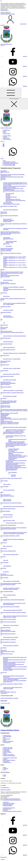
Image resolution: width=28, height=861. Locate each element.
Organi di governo (7, 735)
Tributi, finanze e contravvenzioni (10, 757)
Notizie (4, 767)
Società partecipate (4, 370)
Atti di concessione (4, 486)
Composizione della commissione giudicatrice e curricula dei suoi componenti (15, 463)
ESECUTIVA (3, 416)
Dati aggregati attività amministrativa (8, 383)
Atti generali (3, 179)
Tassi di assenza (4, 292)
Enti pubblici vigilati (5, 364)
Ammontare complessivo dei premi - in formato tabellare (14, 353)
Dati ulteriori (3, 690)
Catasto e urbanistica (7, 752)
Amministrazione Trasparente (9, 161)
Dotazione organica (5, 282)
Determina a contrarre (12, 450)
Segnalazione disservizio (8, 804)
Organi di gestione (9, 242)
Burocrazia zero (4, 211)
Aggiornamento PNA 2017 (11, 197)
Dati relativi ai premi (5, 355)
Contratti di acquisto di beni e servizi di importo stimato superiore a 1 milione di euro (15, 466)
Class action (3, 556)
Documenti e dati (6, 742)
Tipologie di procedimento (6, 386)
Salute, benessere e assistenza (9, 760)
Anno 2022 (13, 474)
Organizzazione (4, 213)
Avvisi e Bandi (11, 451)
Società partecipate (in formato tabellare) (11, 374)
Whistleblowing (4, 693)
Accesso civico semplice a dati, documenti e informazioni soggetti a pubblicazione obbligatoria (15, 679)
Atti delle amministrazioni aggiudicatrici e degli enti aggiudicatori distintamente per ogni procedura (13, 432)
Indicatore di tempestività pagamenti (8, 584)
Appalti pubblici (6, 750)
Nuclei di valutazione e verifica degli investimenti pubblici (12, 599)
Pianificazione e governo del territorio (8, 619)
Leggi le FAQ (6, 802)
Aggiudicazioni (11, 459)
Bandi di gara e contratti (5, 406)
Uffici (4, 737)
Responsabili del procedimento (7, 248)
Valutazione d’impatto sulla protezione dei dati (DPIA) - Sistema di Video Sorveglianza (14, 187)
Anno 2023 (13, 476)
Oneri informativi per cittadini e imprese (9, 206)
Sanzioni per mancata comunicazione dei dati (10, 231)
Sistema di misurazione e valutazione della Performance (12, 332)
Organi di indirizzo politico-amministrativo (9, 215)
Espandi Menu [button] (4, 170)
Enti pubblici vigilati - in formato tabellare (11, 368)
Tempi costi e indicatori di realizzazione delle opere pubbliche (13, 612)
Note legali (5, 810)
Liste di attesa (3, 568)
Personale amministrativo (8, 741)
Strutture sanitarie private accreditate (8, 631)
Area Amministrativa (12, 472)
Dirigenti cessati (4, 274)
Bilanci (2, 492)
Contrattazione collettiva (5, 306)
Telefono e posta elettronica (6, 249)
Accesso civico (4, 672)
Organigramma (6, 243)
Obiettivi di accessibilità (8, 688)
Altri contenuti (3, 647)
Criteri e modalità (4, 480)
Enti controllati (4, 362)
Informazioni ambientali (5, 627)
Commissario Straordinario (8, 220)
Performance (3, 328)
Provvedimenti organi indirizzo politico (9, 400)
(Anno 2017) (4, 700)
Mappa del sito (4, 857)
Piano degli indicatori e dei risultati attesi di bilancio (11, 502)
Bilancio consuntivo (7, 500)
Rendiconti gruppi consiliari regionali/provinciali (10, 232)
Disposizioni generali (5, 172)
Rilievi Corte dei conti (7, 546)
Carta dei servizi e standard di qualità (8, 550)
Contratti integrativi (7, 315)
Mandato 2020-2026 (7, 221)
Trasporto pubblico (7, 135)
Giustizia (5, 136)
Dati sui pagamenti (4, 577)
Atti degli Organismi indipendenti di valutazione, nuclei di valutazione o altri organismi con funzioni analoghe (15, 533)
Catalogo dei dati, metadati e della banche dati (12, 687)
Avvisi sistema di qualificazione (14, 454)
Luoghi (4, 774)
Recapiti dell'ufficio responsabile (9, 396)
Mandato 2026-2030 (7, 219)
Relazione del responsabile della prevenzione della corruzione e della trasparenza (13, 665)
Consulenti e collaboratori (6, 250)
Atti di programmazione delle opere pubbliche (10, 606)
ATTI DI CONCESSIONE (8, 490)
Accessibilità (3, 785)
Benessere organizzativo (5, 361)
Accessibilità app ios (5, 787)
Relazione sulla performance (6, 343)
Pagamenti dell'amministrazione (7, 575)
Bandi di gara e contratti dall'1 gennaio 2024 (10, 422)
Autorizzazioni (6, 761)
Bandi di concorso (4, 325)
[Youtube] (3, 145)
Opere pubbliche (4, 597)
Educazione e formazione (8, 754)
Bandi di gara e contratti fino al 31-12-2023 (9, 423)
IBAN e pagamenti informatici (7, 591)
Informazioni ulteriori (12, 458)
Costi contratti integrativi (8, 317)
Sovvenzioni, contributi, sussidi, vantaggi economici (11, 478)
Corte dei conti (4, 542)
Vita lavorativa (6, 749)
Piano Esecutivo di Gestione (6, 331)
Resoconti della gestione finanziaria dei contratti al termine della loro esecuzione (16, 468)
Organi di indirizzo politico (11, 241)
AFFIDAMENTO (4, 415)
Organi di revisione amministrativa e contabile (10, 535)
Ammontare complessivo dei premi (8, 349)
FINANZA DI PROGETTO (6, 421)
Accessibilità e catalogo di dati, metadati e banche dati (12, 683)
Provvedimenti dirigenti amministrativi (8, 402)
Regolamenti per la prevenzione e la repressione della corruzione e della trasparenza (14, 662)
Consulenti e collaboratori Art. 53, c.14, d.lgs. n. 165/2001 (15, 267)
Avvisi (4, 769)
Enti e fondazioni (6, 738)
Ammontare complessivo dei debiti (10, 589)
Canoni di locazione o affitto (9, 164)
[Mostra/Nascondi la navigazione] (11, 93)
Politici (4, 740)
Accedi (2, 158)
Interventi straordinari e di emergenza (8, 639)
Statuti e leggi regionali (8, 202)
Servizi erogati (3, 548)
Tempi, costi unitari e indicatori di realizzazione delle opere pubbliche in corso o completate (15, 616)
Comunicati (5, 768)
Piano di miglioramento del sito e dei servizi (12, 811)
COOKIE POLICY (5, 10)
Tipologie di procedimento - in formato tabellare (13, 390)
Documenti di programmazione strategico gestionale (13, 190)
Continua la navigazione (5, 12)
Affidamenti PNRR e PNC (11, 469)
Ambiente (5, 758)
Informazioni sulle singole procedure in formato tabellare (14, 427)
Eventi (4, 775)
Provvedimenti (4, 398)
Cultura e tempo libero (7, 748)
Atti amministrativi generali (8, 189)
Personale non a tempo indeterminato (8, 283)
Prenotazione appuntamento (9, 803)
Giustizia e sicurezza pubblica (9, 755)
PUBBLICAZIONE (5, 414)
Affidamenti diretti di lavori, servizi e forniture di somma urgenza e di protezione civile (17, 456)
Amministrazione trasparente (9, 807)
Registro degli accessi (7, 681)
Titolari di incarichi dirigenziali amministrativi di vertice (12, 271)
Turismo (5, 753)
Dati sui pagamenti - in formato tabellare (11, 581)
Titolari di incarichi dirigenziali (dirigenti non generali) (12, 273)
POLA (2, 652)
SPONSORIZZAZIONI (6, 417)
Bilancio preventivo (7, 499)
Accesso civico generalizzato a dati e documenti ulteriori (14, 680)
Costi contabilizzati (4, 562)
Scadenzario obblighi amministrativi (10, 209)
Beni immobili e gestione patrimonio (10, 163)
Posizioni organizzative (5, 276)
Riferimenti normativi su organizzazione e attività (13, 188)
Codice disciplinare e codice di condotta (11, 203)
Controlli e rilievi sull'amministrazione (8, 525)
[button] (6, 130)
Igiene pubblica (6, 138)
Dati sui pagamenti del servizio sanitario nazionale (11, 583)
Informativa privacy (7, 809)
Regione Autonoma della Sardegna (8, 13)
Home (4, 160)
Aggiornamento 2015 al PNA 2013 (13, 199)
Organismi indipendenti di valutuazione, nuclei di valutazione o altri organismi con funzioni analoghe (13, 528)
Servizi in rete (3, 573)
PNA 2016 (8, 198)
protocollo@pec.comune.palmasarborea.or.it (12, 799)
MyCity (3, 859)
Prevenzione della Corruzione (7, 653)
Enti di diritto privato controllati (7, 376)
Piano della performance (5, 338)
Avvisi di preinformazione (13, 448)
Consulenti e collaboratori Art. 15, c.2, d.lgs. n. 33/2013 (14, 256)
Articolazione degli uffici (6, 234)
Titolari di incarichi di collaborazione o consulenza (11, 253)
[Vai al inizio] (1, 705)
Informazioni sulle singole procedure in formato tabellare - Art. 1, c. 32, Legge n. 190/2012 (15, 430)
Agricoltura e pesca (7, 762)
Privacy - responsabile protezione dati (8, 691)
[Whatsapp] (13, 156)
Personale (2, 269)
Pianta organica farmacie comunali (8, 651)
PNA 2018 (8, 195)
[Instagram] (3, 146)
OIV (1, 319)
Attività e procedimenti (5, 384)
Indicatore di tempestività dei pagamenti (11, 588)
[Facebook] (3, 143)
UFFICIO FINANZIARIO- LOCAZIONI (14, 522)
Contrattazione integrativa (6, 312)
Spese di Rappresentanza (6, 494)
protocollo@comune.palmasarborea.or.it (11, 798)
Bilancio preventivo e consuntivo (7, 495)
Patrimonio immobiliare (5, 511)
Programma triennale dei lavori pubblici (16, 441)
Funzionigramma (6, 237)
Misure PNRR (3, 650)
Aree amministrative (7, 736)
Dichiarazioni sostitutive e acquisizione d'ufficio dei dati (12, 392)
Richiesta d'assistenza (7, 805)
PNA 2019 (8, 194)
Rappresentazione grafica (6, 382)
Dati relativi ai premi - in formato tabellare (11, 358)
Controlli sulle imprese (5, 403)
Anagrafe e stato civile (7, 747)
